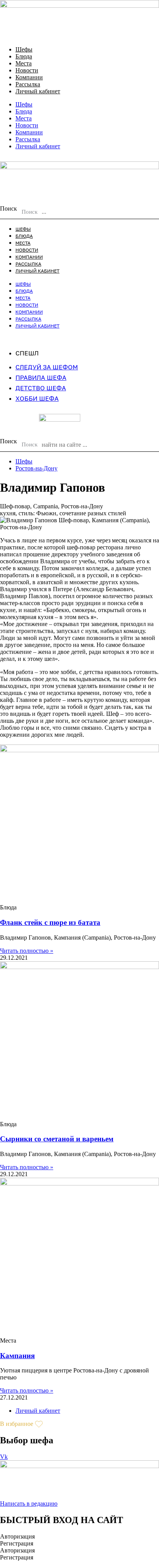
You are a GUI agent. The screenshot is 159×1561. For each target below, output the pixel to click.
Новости (26, 70)
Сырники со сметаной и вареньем (56, 1139)
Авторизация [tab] (17, 1536)
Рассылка (27, 84)
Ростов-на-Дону (36, 468)
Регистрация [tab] (16, 1543)
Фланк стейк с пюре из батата (50, 922)
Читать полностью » (26, 950)
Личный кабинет (37, 91)
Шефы (23, 49)
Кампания (17, 1356)
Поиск (8, 208)
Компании (29, 77)
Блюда (23, 56)
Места (23, 63)
